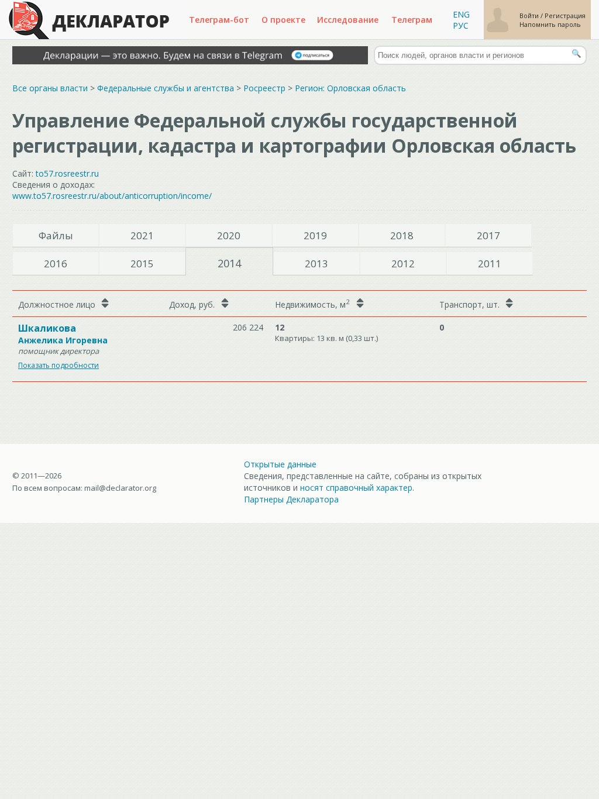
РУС (461, 25)
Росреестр (264, 88)
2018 (402, 235)
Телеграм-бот (219, 19)
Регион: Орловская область (350, 88)
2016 (55, 263)
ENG (461, 14)
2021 (142, 235)
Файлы (56, 235)
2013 (316, 263)
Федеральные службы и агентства (165, 88)
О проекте (283, 19)
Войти (530, 15)
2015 (142, 263)
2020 (228, 235)
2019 (315, 235)
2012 (403, 263)
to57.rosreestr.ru (67, 173)
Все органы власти (50, 88)
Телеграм (411, 19)
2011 (489, 263)
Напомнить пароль (550, 24)
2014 (229, 263)
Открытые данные (280, 464)
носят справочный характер (356, 487)
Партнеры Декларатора (291, 499)
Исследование (347, 19)
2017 (488, 235)
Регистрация (565, 15)
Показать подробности (58, 365)
